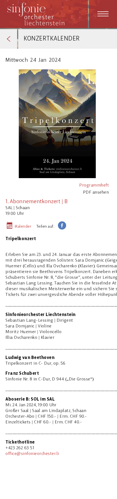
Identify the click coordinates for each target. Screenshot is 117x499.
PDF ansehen (96, 192)
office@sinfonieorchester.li (32, 454)
